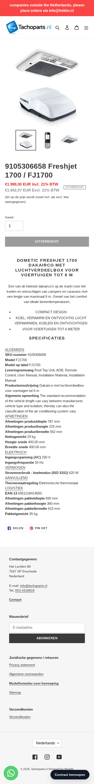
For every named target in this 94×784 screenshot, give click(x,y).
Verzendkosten (20, 717)
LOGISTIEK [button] (14, 488)
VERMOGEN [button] (15, 467)
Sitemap (15, 692)
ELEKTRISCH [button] (15, 452)
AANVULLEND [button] (16, 478)
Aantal (9, 217)
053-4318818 (24, 590)
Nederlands (45, 743)
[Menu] (86, 27)
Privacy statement (22, 665)
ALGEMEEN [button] (14, 350)
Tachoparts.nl (39, 769)
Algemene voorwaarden (26, 674)
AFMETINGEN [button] (16, 416)
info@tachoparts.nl (33, 585)
